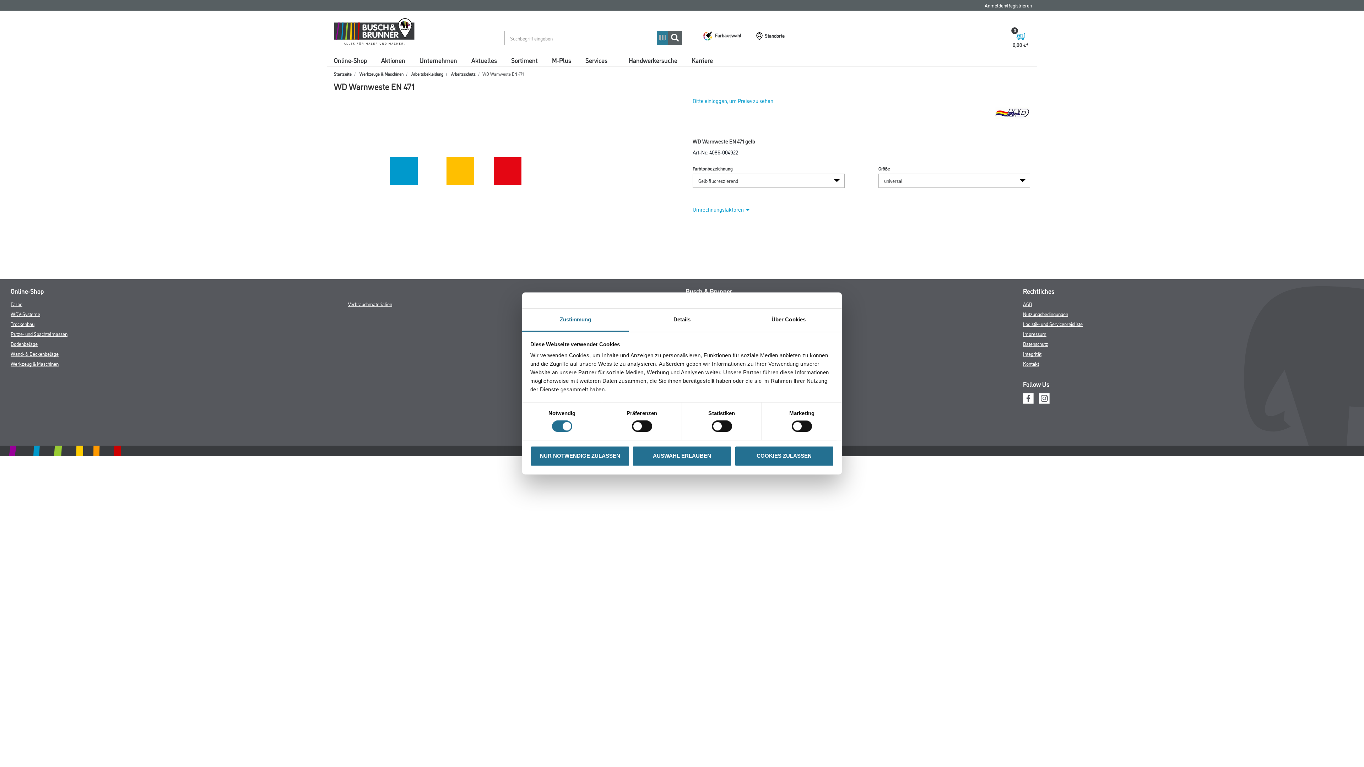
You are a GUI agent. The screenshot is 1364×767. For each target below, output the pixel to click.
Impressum (1034, 333)
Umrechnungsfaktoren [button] (718, 209)
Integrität (1032, 353)
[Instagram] (1044, 397)
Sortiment (524, 60)
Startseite (343, 74)
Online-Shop (350, 60)
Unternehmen (438, 60)
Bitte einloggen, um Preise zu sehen (733, 100)
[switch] (643, 426)
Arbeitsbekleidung (427, 74)
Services (596, 60)
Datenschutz (1035, 343)
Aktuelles (484, 60)
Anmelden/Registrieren (1008, 5)
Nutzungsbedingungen (1045, 313)
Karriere (702, 60)
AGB (1027, 303)
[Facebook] (1028, 397)
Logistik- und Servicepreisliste (1053, 323)
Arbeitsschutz (463, 74)
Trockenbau (22, 323)
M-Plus (561, 60)
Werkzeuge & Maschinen (381, 74)
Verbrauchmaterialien (370, 303)
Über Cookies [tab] (789, 319)
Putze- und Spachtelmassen (39, 333)
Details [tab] (682, 319)
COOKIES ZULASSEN (784, 456)
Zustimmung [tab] (575, 319)
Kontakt (1031, 363)
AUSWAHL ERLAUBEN (682, 456)
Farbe (16, 303)
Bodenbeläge (24, 343)
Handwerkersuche (653, 60)
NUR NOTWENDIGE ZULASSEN (580, 456)
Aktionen (393, 60)
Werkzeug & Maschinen (35, 363)
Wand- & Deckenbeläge (35, 353)
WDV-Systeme (25, 313)
